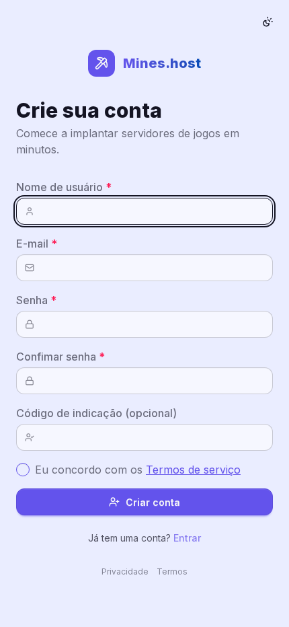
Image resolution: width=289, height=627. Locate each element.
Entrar (187, 538)
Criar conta (153, 502)
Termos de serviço (193, 469)
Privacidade (125, 571)
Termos (172, 571)
